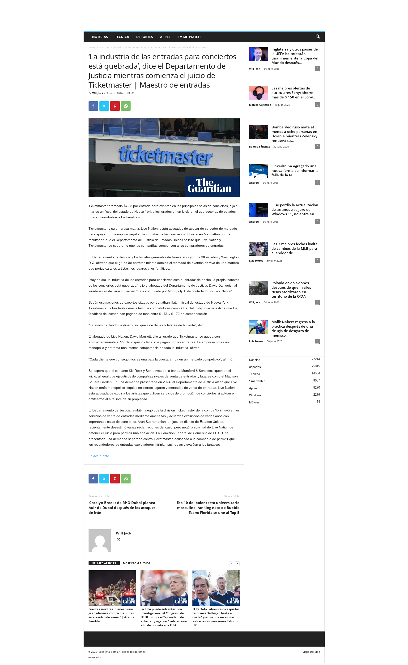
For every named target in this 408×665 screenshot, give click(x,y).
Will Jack (97, 93)
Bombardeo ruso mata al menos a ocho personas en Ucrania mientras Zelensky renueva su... (294, 134)
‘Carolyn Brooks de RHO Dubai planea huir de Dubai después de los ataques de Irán (122, 507)
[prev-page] (231, 563)
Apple (165, 36)
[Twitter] (104, 106)
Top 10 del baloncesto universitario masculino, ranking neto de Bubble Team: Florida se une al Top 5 (208, 507)
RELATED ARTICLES (104, 563)
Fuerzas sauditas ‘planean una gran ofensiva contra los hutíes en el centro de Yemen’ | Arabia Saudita (111, 615)
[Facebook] (93, 106)
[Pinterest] (115, 106)
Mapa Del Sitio (311, 651)
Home (92, 47)
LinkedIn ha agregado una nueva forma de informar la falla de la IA (295, 170)
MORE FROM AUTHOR (136, 563)
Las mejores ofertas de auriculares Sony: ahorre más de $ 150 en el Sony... (294, 92)
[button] (317, 37)
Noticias (100, 36)
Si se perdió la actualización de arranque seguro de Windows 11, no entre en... (295, 209)
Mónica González (260, 104)
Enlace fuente (99, 456)
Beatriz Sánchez (259, 146)
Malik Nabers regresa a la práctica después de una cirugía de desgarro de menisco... (293, 328)
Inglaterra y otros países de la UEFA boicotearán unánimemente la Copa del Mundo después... (295, 56)
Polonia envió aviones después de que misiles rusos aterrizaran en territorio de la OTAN (291, 289)
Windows (255, 395)
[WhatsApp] (126, 106)
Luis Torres (256, 260)
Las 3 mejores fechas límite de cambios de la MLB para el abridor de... (295, 248)
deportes (144, 36)
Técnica (122, 36)
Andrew (254, 182)
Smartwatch (189, 36)
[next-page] (237, 563)
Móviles (254, 402)
